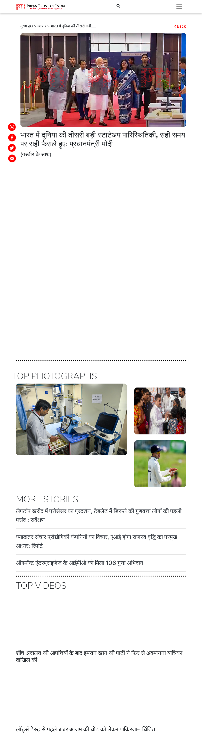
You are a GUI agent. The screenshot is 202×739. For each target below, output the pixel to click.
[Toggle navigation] (179, 6)
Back (181, 26)
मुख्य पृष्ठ (26, 26)
